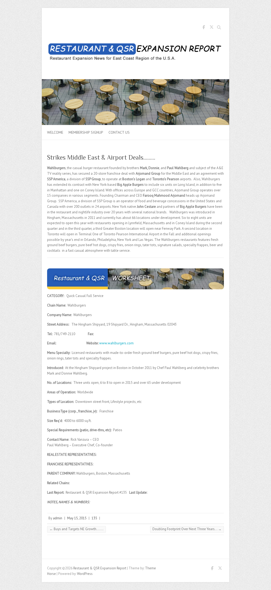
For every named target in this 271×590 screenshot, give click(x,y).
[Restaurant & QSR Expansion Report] (135, 53)
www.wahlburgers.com (116, 343)
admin (57, 518)
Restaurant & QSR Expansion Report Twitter (211, 28)
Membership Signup (86, 132)
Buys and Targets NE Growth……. (76, 529)
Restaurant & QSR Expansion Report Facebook (203, 28)
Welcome (55, 132)
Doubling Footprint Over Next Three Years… (187, 529)
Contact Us (119, 132)
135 (94, 518)
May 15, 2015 (77, 518)
